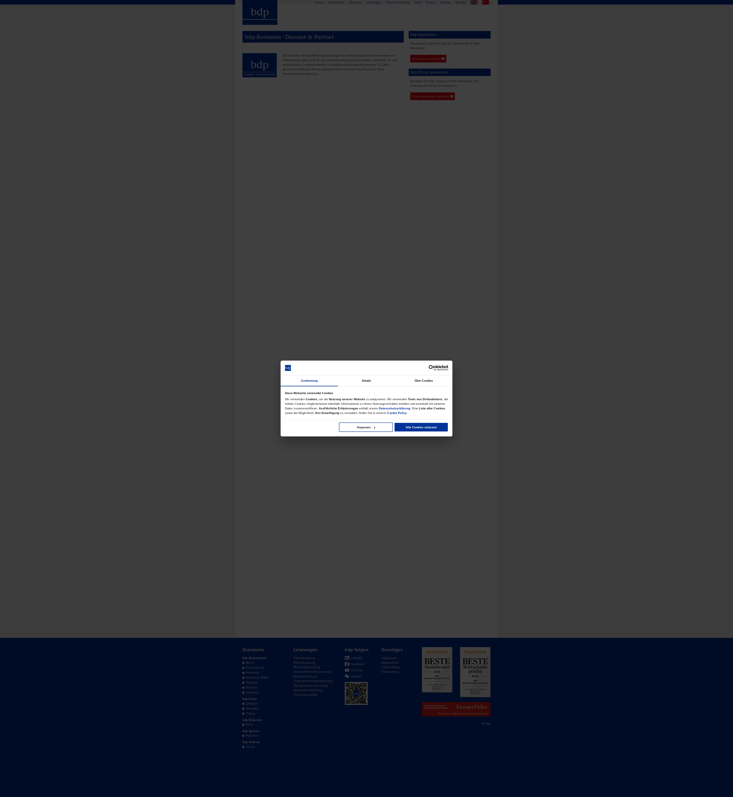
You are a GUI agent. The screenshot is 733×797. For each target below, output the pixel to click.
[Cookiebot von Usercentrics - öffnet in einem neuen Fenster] (431, 368)
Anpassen (364, 427)
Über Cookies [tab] (424, 380)
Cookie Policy (397, 412)
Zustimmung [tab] (309, 380)
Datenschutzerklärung (394, 408)
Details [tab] (366, 380)
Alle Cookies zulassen (421, 427)
